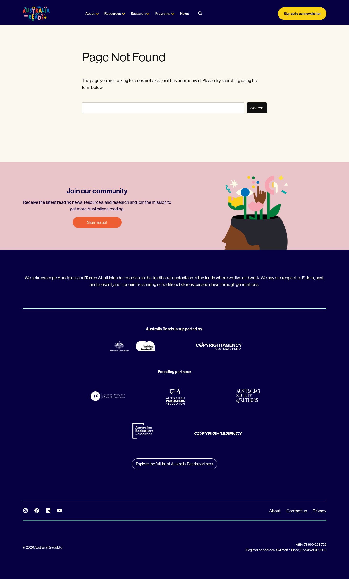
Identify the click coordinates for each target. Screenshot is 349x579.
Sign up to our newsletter (302, 13)
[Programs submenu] (172, 13)
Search (256, 107)
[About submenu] (97, 13)
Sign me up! (97, 222)
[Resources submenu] (123, 13)
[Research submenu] (148, 13)
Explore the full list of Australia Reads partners (174, 463)
